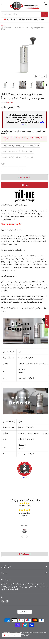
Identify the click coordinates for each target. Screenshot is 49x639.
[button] (5, 85)
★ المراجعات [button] (47, 321)
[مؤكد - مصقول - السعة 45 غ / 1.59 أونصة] (17, 154)
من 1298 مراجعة (25, 505)
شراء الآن (24, 185)
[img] (24, 503)
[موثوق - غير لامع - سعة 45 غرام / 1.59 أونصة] (19, 160)
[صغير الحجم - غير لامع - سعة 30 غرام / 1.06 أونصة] (21, 148)
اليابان (23, 611)
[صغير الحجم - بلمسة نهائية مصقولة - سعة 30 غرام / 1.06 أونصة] (24, 142)
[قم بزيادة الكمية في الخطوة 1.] (22, 169)
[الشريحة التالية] (46, 84)
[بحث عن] (44, 14)
